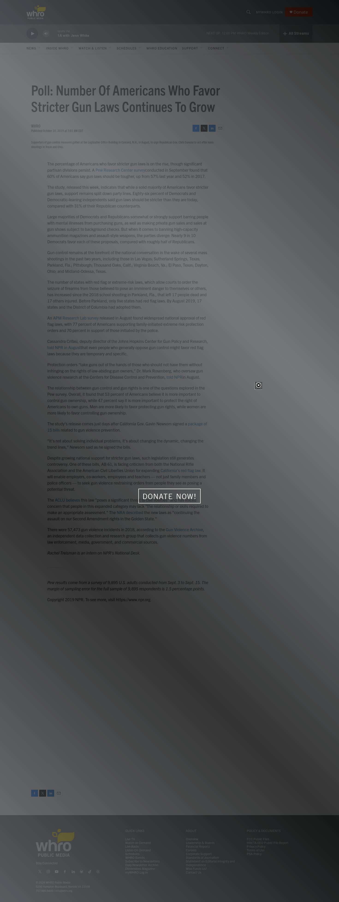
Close (258, 385)
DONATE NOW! (170, 496)
